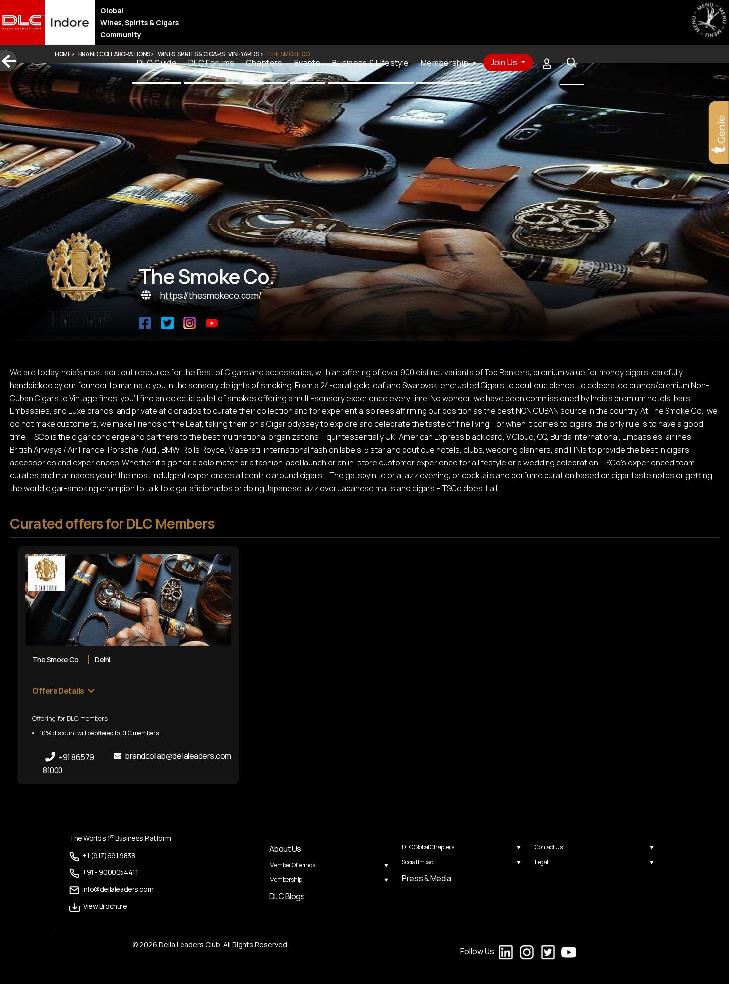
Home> (64, 54)
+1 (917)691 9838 (103, 855)
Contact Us (548, 847)
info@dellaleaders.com (109, 888)
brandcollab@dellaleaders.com (177, 756)
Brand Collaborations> (115, 54)
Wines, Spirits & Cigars (191, 54)
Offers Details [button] (58, 690)
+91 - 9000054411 (103, 871)
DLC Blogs (287, 896)
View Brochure (100, 904)
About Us (285, 848)
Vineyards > (245, 54)
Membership (285, 879)
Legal (541, 862)
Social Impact (418, 862)
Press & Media (426, 878)
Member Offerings (292, 865)
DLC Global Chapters (428, 847)
